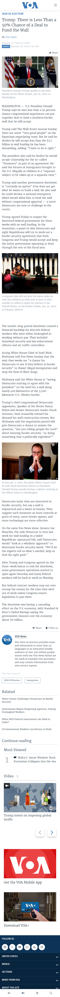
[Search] (51, 993)
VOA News (11, 37)
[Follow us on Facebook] (5, 947)
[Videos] (23, 993)
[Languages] (37, 993)
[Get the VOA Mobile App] (30, 863)
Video (9, 776)
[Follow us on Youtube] (20, 947)
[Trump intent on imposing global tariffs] (30, 797)
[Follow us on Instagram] (27, 947)
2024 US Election (12, 14)
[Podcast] (42, 947)
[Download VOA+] (30, 906)
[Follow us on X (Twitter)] (12, 947)
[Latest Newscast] (9, 993)
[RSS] (34, 947)
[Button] (53, 53)
